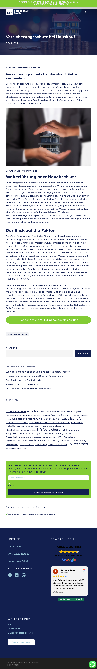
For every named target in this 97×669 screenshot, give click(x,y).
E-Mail (25, 561)
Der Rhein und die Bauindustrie (23, 380)
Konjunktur (12, 433)
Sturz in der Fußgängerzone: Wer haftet (28, 388)
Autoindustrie (55, 412)
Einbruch (46, 415)
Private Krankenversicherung (18, 437)
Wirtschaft (78, 444)
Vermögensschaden (27, 445)
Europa (8, 419)
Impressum (14, 628)
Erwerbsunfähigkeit (80, 415)
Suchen (11, 348)
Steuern (24, 441)
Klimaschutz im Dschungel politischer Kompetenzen (35, 376)
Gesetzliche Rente (17, 422)
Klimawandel (72, 430)
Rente (59, 436)
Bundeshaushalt (33, 415)
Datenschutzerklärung (29, 486)
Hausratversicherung (53, 426)
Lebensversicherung (53, 433)
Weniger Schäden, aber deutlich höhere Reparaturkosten (38, 371)
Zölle (24, 448)
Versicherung (41, 445)
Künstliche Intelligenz (31, 433)
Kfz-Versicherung (51, 429)
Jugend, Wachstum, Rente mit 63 (24, 384)
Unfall (63, 441)
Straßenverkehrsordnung (44, 440)
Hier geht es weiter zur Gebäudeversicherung (48, 319)
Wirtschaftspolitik (13, 448)
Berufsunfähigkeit (71, 411)
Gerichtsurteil (52, 418)
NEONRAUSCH (13, 665)
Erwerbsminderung (60, 415)
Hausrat (36, 426)
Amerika (32, 411)
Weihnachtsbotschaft (57, 445)
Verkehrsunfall (12, 445)
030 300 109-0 (18, 554)
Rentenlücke (69, 437)
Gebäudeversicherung (17, 334)
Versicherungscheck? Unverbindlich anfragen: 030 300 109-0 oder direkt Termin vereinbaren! (48, 3)
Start (8, 67)
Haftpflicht (77, 422)
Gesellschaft (71, 418)
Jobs (10, 624)
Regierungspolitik (48, 437)
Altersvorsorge (16, 411)
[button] (89, 12)
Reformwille (36, 437)
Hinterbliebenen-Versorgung (18, 430)
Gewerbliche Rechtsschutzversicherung (49, 422)
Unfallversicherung (76, 440)
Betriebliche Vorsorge (15, 415)
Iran (34, 430)
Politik (68, 433)
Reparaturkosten (13, 441)
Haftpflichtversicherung (19, 426)
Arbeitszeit (44, 412)
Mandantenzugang (21, 642)
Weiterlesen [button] (58, 592)
